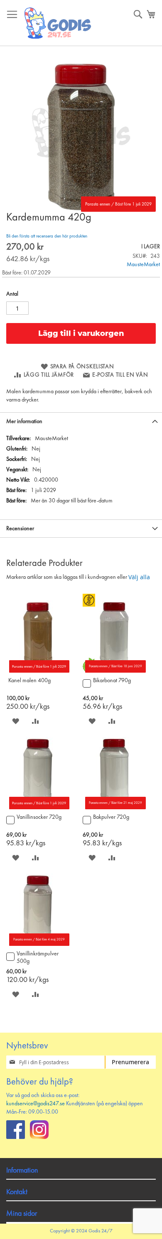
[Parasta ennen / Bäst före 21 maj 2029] (114, 807)
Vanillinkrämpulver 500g (38, 957)
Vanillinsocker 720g (39, 817)
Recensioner (20, 528)
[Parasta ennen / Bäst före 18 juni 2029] (114, 671)
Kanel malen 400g (29, 680)
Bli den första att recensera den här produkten (46, 236)
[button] (15, 721)
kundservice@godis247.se (35, 1104)
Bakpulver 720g (111, 817)
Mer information (24, 421)
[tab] (81, 421)
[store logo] (58, 23)
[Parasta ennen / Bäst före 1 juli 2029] (37, 671)
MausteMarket (143, 264)
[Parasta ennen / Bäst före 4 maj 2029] (37, 944)
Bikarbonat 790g (112, 680)
